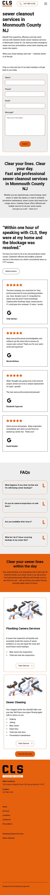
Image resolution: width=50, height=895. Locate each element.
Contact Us (7, 820)
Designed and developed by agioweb (16, 886)
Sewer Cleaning (8, 838)
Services (6, 811)
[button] (45, 3)
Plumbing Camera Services (13, 834)
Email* (7, 101)
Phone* (8, 89)
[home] (7, 3)
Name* (8, 77)
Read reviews (11, 271)
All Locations (7, 824)
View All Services (25, 754)
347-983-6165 (8, 792)
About (5, 807)
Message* (9, 112)
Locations (6, 815)
